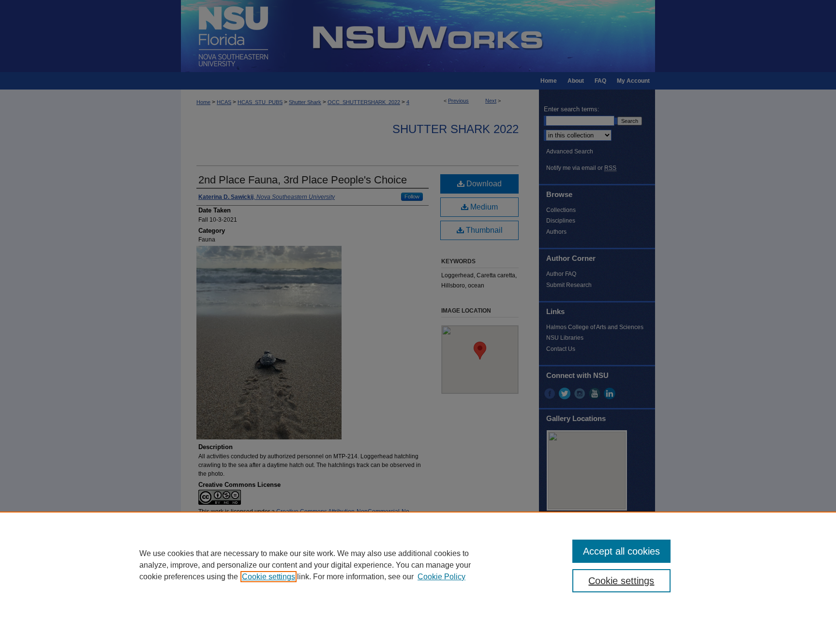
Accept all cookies (621, 551)
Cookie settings (268, 577)
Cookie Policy (441, 577)
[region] (418, 565)
